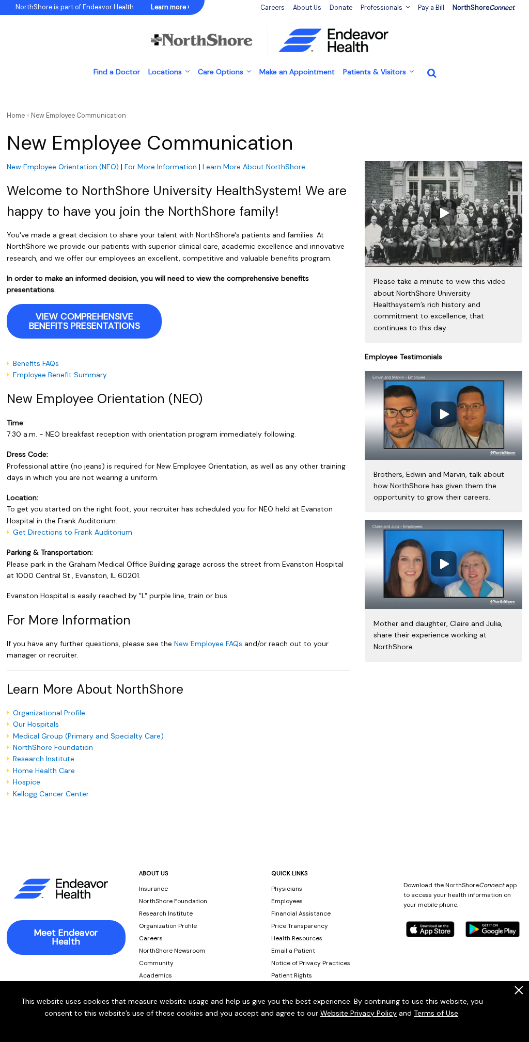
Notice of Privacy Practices (310, 963)
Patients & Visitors (374, 71)
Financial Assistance (301, 913)
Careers (151, 938)
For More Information (161, 166)
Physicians (286, 889)
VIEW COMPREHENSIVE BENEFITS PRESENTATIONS (84, 321)
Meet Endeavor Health (66, 937)
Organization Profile (168, 926)
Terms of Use (436, 1013)
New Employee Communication (78, 115)
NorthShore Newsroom (172, 951)
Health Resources (296, 938)
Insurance (153, 889)
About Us (307, 8)
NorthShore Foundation (53, 747)
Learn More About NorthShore (254, 166)
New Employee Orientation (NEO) (63, 166)
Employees (287, 901)
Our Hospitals (36, 724)
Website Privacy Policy (358, 1013)
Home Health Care (44, 770)
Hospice (27, 782)
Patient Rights (291, 975)
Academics (155, 975)
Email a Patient (293, 951)
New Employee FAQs (208, 643)
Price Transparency (299, 926)
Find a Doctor (117, 71)
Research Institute (43, 758)
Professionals (381, 8)
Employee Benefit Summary (60, 374)
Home (16, 115)
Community (156, 963)
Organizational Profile (49, 712)
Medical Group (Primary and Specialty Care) (88, 736)
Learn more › (170, 7)
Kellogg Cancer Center (51, 793)
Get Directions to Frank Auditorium (72, 532)
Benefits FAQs (36, 363)
